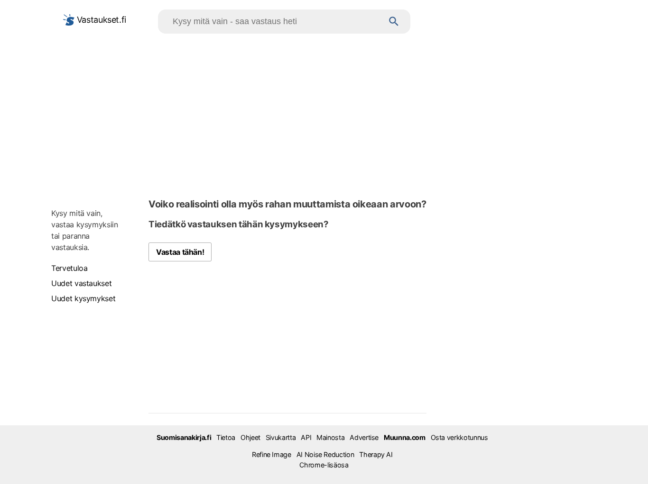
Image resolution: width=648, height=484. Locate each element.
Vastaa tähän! (180, 252)
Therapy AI (375, 454)
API (306, 437)
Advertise (364, 437)
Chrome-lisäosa (323, 465)
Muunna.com (404, 437)
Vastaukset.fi (100, 20)
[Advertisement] (324, 114)
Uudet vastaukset (81, 283)
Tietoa (225, 437)
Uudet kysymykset (83, 298)
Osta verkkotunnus (459, 437)
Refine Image (271, 454)
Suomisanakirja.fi (184, 437)
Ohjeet (250, 437)
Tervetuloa (69, 268)
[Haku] (394, 21)
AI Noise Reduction (325, 454)
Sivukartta (281, 437)
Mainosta (330, 437)
